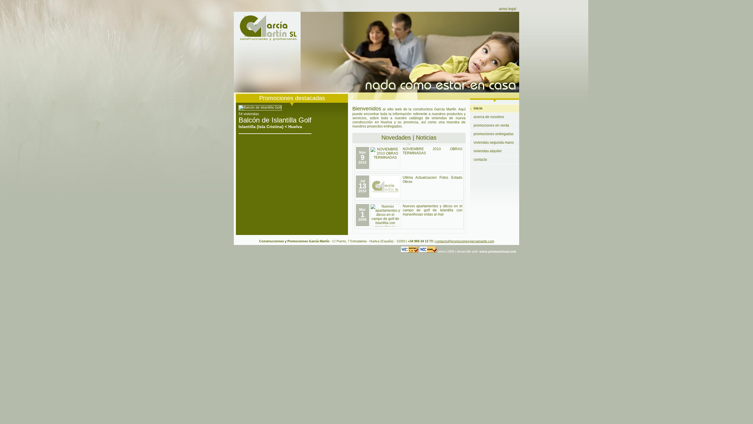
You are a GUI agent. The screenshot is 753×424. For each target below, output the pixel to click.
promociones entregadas (494, 134)
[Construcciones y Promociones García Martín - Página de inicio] (267, 40)
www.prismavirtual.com (497, 251)
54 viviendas (249, 114)
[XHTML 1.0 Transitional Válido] (410, 251)
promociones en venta (491, 125)
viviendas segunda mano (494, 142)
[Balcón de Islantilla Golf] (260, 107)
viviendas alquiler (488, 151)
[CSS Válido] (428, 251)
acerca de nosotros (489, 117)
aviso (507, 9)
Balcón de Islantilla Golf (275, 120)
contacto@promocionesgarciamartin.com (464, 241)
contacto (480, 160)
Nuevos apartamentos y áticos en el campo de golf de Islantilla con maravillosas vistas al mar (432, 210)
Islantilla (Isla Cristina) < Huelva (270, 126)
